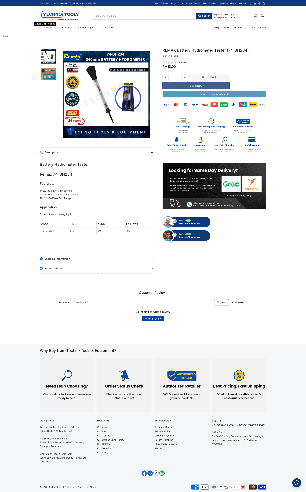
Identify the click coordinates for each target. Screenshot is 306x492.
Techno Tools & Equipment (62, 487)
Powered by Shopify (87, 487)
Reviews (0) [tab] (65, 302)
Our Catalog (104, 444)
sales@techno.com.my (225, 17)
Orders (253, 27)
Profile (263, 27)
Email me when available (214, 94)
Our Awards (103, 427)
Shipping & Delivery (227, 3)
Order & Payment (193, 3)
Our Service (238, 27)
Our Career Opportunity (110, 439)
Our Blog (102, 431)
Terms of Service (161, 3)
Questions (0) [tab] (81, 302)
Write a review (153, 318)
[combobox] (152, 15)
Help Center (220, 27)
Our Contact (104, 435)
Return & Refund (209, 3)
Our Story (102, 452)
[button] (169, 62)
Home (5, 36)
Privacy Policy (177, 3)
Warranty (242, 3)
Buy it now (196, 85)
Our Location (104, 448)
